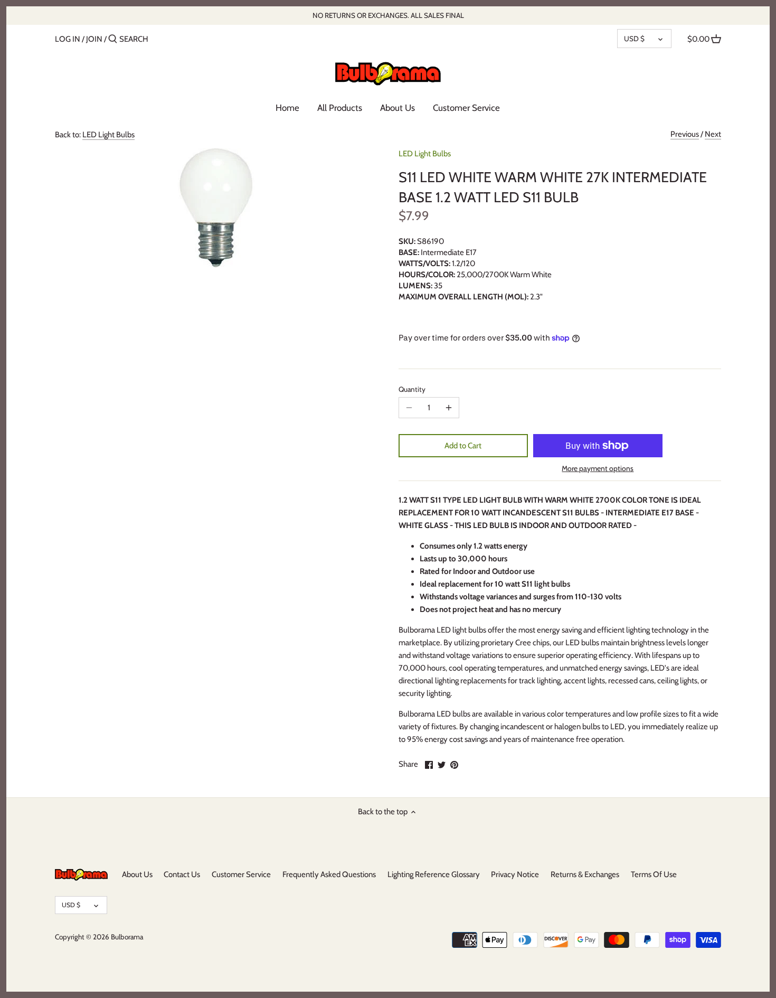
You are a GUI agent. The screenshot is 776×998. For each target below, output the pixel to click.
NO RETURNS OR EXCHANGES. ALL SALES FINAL (388, 15)
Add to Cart (462, 445)
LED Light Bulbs (108, 134)
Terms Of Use (654, 874)
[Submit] (112, 39)
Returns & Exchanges (585, 874)
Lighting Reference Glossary (433, 874)
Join (94, 39)
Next (713, 134)
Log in (67, 39)
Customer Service (241, 874)
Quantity (412, 389)
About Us (137, 874)
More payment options (597, 469)
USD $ (634, 38)
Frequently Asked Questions (329, 874)
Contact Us (182, 874)
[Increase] (449, 408)
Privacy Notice (515, 874)
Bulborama (127, 937)
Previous (684, 134)
